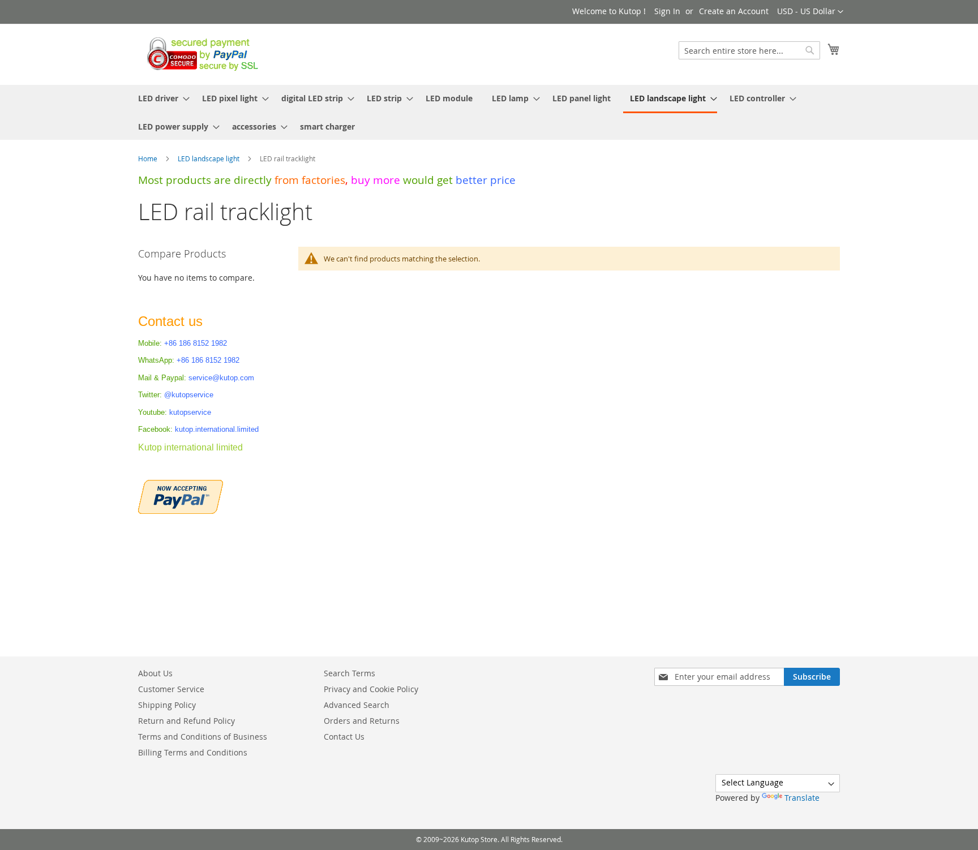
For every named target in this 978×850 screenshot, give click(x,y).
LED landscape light (209, 158)
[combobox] (749, 50)
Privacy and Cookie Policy (371, 689)
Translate (802, 797)
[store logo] (199, 54)
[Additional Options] (180, 495)
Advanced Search (356, 704)
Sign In (667, 11)
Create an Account (734, 11)
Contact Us (344, 736)
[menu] (489, 112)
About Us (155, 673)
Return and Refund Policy (186, 720)
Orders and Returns (362, 720)
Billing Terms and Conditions (192, 752)
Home (148, 158)
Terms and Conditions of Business (202, 736)
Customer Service (171, 689)
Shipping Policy (167, 704)
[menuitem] (160, 98)
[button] (810, 12)
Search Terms (349, 673)
